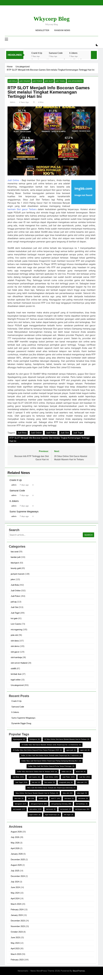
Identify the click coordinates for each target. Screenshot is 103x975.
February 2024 (17, 909)
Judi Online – (14, 180)
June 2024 (15, 887)
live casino (49, 782)
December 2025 (18, 859)
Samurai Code (56, 53)
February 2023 (17, 959)
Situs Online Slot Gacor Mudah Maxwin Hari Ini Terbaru (36, 793)
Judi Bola (12, 81)
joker (13, 579)
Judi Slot (49, 81)
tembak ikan (16, 674)
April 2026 (15, 848)
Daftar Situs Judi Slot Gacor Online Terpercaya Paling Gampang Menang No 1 (51, 761)
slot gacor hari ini (39, 804)
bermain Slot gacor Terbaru (22, 209)
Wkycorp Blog (52, 19)
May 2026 (15, 843)
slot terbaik (65, 809)
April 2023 (15, 948)
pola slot (14, 635)
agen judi (71, 750)
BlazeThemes (79, 971)
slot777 (55, 798)
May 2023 (15, 943)
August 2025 (16, 865)
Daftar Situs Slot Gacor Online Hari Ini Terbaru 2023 (37, 772)
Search (88, 535)
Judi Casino (34, 777)
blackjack (15, 563)
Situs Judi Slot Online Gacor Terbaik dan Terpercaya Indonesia (51, 788)
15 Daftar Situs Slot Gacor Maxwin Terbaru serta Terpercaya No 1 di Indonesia (51, 745)
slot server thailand (19, 663)
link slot (36, 782)
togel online (16, 679)
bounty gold (16, 568)
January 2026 (17, 854)
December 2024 (18, 876)
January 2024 (17, 915)
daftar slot (66, 772)
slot (31, 798)
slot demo (15, 646)
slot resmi (51, 809)
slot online (36, 809)
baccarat (14, 551)
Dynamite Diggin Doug (21, 723)
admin (12, 102)
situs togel (82, 793)
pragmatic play (66, 782)
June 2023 (15, 937)
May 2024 (15, 893)
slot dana (15, 641)
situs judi (82, 782)
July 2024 (15, 882)
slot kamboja (16, 657)
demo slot (81, 772)
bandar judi (15, 557)
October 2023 (17, 932)
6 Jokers (73, 53)
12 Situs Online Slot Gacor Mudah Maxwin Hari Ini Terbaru (66, 739)
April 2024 (15, 898)
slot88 (13, 668)
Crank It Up (36, 53)
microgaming (16, 629)
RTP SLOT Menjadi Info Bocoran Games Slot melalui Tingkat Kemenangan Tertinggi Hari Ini (49, 439)
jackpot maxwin (17, 574)
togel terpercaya (52, 815)
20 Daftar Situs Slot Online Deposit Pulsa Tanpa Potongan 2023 (37, 750)
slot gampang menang (61, 804)
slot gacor (15, 652)
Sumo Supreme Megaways (24, 511)
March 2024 (16, 904)
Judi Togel (60, 81)
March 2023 (16, 954)
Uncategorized (75, 81)
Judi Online (24, 81)
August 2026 (16, 832)
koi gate (14, 618)
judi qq (13, 602)
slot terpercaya (82, 809)
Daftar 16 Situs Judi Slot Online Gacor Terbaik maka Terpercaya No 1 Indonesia (51, 755)
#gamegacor (19, 739)
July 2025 (15, 870)
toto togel (68, 815)
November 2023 (18, 926)
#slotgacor (35, 739)
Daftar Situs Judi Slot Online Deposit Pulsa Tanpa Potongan (51, 766)
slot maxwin (19, 809)
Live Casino (16, 624)
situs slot (68, 793)
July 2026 (15, 837)
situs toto (18, 798)
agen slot (85, 750)
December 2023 (18, 920)
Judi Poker (37, 81)
